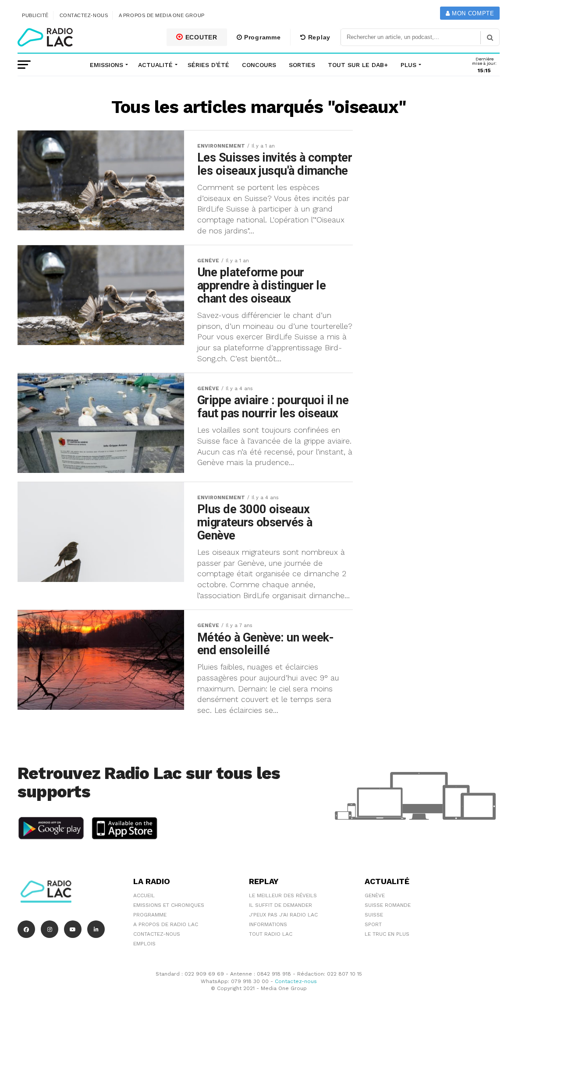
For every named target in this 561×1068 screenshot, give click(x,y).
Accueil (144, 895)
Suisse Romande (388, 905)
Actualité (155, 64)
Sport (373, 924)
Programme (261, 37)
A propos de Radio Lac (165, 924)
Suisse (374, 915)
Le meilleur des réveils (283, 895)
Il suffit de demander (280, 905)
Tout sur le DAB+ (358, 64)
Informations (268, 924)
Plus (408, 64)
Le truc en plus (387, 934)
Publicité (35, 15)
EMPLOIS (144, 944)
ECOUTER (200, 37)
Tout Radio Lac (270, 934)
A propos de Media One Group (162, 15)
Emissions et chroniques (168, 905)
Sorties (302, 64)
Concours (259, 64)
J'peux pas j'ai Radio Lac (283, 915)
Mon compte (472, 13)
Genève (375, 895)
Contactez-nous (84, 15)
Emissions (106, 64)
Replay (318, 37)
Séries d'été (208, 64)
